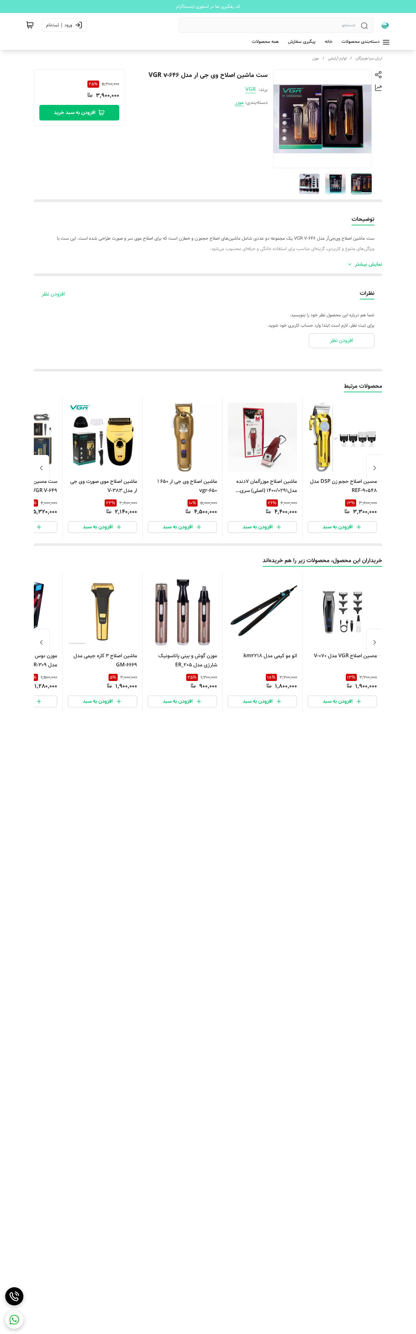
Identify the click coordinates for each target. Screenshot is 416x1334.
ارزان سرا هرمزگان (369, 58)
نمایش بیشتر (368, 264)
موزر (315, 58)
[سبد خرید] (30, 25)
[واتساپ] (14, 1320)
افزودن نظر (53, 294)
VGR (250, 89)
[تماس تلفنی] (14, 1296)
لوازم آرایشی (337, 58)
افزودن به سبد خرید (75, 112)
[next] (41, 468)
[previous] (375, 468)
